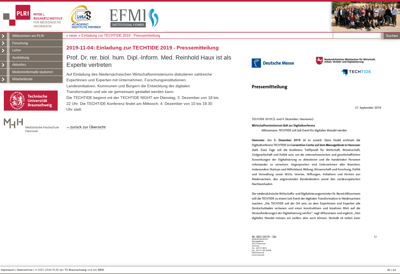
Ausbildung (20, 57)
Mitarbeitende (22, 79)
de (388, 269)
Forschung (20, 43)
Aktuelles (19, 64)
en (394, 269)
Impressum (7, 269)
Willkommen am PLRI (28, 36)
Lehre (16, 50)
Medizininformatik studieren (32, 72)
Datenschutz (25, 269)
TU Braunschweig (75, 269)
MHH (101, 269)
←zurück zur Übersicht (86, 127)
